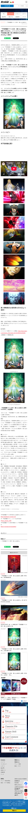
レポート (24, 13)
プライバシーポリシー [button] (17, 805)
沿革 (16, 795)
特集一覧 (11, 17)
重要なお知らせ (18, 784)
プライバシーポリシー (20, 790)
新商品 (2, 778)
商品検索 (6, 5)
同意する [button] (14, 810)
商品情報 (17, 782)
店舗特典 (17, 17)
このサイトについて (19, 786)
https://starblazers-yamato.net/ (8, 516)
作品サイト (17, 762)
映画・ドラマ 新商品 (5, 782)
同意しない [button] (14, 808)
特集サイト (3, 770)
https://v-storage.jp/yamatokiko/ (8, 526)
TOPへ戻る (4, 753)
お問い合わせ (18, 793)
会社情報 (17, 788)
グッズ (24, 17)
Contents (3, 759)
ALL (4, 13)
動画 (3, 17)
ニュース (11, 13)
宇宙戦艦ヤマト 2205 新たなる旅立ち (11, 541)
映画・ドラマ (18, 766)
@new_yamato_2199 (6, 520)
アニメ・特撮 (18, 764)
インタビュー (17, 13)
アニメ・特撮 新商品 (5, 780)
